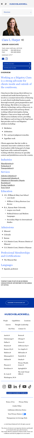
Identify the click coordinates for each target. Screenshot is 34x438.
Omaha (20, 359)
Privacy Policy (23, 402)
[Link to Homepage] (18, 4)
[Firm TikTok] (29, 387)
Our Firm (11, 329)
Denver (20, 342)
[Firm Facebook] (20, 387)
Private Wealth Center (23, 364)
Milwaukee (22, 352)
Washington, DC (9, 377)
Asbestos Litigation (8, 175)
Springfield (22, 368)
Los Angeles (22, 349)
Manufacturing (6, 163)
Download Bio (9, 64)
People (5, 321)
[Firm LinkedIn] (16, 387)
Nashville (21, 356)
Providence (8, 368)
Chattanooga (8, 339)
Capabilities (16, 321)
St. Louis (7, 374)
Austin (6, 335)
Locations (27, 321)
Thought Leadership (21, 325)
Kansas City (7, 55)
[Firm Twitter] (11, 387)
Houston (7, 346)
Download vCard (10, 68)
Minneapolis (8, 356)
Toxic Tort (5, 187)
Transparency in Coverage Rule (17, 418)
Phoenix (7, 365)
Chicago (21, 339)
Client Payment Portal (17, 393)
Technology (5, 166)
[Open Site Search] (5, 4)
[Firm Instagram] (5, 387)
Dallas (6, 342)
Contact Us (22, 329)
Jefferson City (23, 346)
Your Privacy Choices (15, 414)
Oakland (7, 359)
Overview (7, 12)
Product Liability (7, 185)
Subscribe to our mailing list (16, 302)
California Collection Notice (17, 410)
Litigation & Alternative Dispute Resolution (13, 181)
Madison (7, 352)
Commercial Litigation (9, 178)
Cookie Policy (17, 406)
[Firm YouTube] (25, 387)
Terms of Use (10, 402)
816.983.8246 (16, 50)
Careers (8, 325)
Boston (20, 335)
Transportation (7, 168)
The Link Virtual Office (12, 48)
